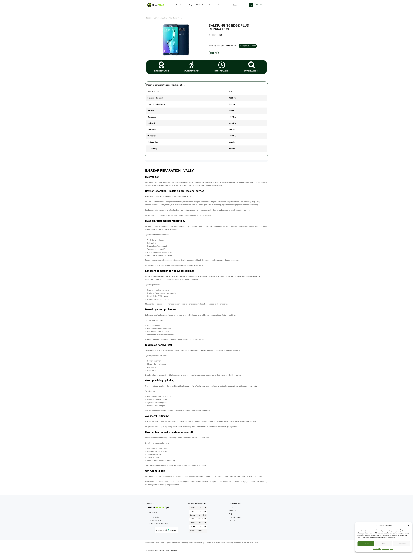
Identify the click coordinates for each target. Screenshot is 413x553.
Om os (220, 5)
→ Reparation (179, 5)
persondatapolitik (387, 549)
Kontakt (211, 5)
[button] (409, 525)
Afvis (383, 544)
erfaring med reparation (172, 476)
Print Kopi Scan (200, 5)
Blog (190, 5)
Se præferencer (401, 544)
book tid (208, 215)
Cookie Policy (377, 549)
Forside (149, 18)
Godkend (365, 544)
